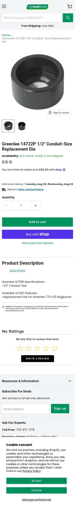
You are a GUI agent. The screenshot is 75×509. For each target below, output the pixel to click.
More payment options (37, 243)
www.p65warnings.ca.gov (14, 310)
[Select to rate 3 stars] (37, 348)
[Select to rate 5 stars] (54, 348)
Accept (37, 481)
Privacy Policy (31, 471)
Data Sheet (17, 270)
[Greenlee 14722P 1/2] (8, 126)
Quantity (8, 197)
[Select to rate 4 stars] (46, 348)
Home (6, 35)
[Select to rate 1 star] (20, 348)
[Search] (68, 17)
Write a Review (37, 358)
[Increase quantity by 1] (36, 205)
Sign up (60, 408)
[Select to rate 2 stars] (28, 348)
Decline (37, 490)
